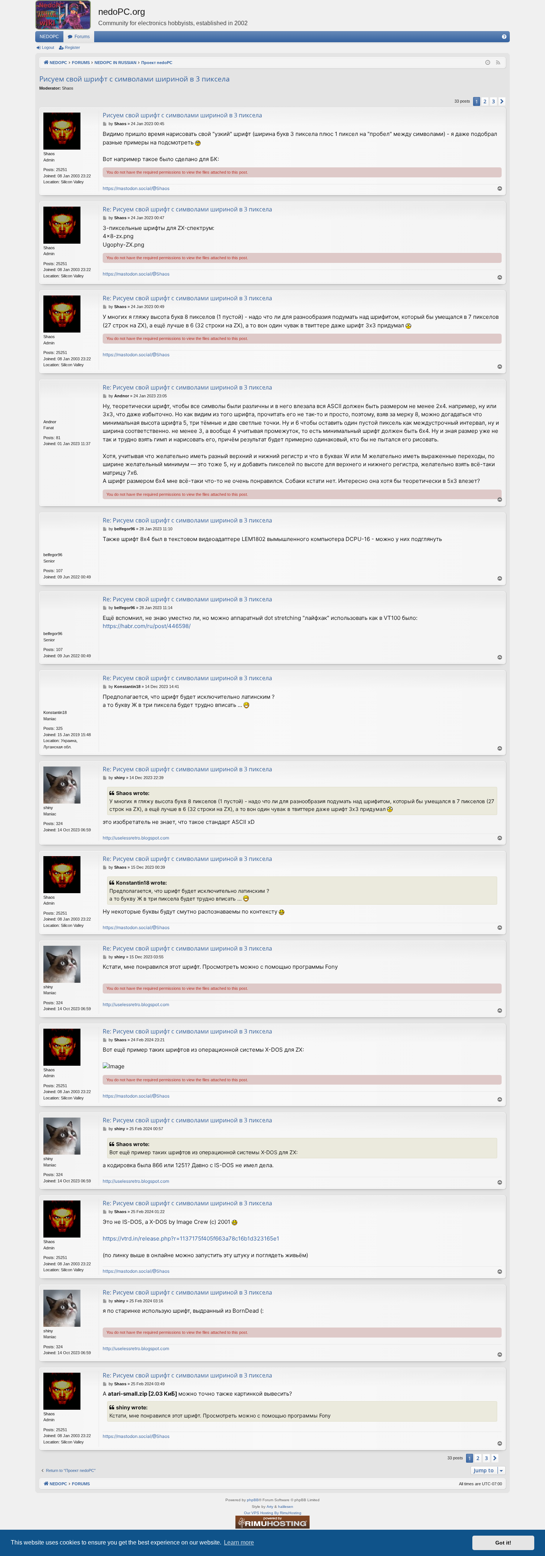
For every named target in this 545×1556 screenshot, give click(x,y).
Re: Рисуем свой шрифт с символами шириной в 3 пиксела (187, 209)
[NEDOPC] (66, 15)
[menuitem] (504, 36)
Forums (82, 36)
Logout (48, 47)
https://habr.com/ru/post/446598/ (147, 626)
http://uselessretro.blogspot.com (136, 838)
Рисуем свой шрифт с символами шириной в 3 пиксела (134, 79)
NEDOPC (49, 36)
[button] (502, 101)
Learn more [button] (239, 1542)
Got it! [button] (503, 1543)
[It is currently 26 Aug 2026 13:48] (487, 63)
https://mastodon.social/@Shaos (136, 188)
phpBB (253, 1500)
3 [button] (493, 101)
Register (72, 47)
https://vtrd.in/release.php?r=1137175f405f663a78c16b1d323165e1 (191, 1238)
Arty (270, 1507)
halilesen (285, 1507)
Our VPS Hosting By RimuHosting (272, 1513)
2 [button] (484, 101)
